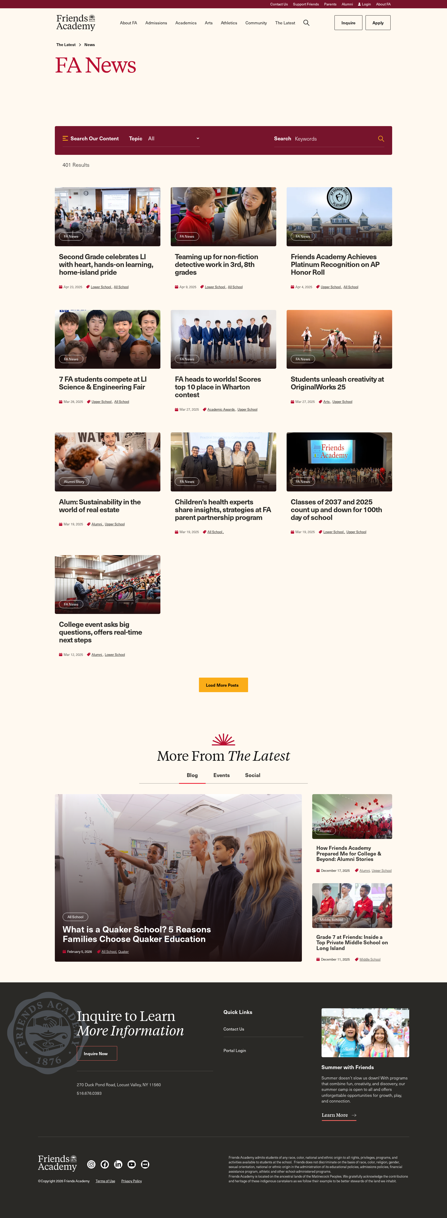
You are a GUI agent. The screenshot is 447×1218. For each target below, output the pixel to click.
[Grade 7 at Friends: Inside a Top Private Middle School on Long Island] (352, 922)
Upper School (247, 409)
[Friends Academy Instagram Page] (91, 1164)
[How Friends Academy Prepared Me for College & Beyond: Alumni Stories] (352, 833)
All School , (215, 532)
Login (366, 4)
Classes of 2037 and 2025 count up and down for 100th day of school (336, 509)
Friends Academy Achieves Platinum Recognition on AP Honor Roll (335, 264)
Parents (330, 4)
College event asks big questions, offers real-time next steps (100, 631)
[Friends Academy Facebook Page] (105, 1164)
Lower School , (102, 287)
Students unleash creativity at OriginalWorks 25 (337, 382)
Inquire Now (96, 1053)
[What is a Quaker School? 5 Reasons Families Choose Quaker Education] (178, 878)
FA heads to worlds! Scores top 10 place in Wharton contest (218, 386)
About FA (383, 4)
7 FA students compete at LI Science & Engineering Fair (103, 382)
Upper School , (331, 287)
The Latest (66, 44)
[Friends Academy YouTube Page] (132, 1164)
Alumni (347, 4)
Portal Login (235, 1050)
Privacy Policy (131, 1180)
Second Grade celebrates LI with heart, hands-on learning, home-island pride (106, 264)
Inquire (348, 22)
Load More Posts (223, 685)
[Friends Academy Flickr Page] (145, 1164)
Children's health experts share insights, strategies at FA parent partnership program (223, 509)
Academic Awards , (221, 409)
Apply (378, 22)
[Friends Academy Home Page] (75, 23)
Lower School (115, 654)
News (89, 44)
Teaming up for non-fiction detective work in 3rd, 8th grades (216, 264)
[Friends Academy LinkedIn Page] (118, 1164)
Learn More (335, 1115)
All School (121, 287)
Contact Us (279, 4)
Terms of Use (105, 1180)
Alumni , (97, 524)
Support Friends (306, 4)
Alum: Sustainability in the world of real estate (100, 505)
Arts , (327, 401)
